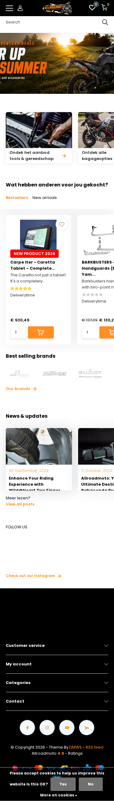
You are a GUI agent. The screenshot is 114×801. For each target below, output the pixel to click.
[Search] (105, 22)
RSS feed (94, 747)
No (91, 784)
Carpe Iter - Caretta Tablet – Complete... (32, 265)
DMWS (75, 747)
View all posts (20, 504)
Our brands (18, 389)
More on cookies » (58, 795)
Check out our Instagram (31, 575)
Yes (63, 784)
